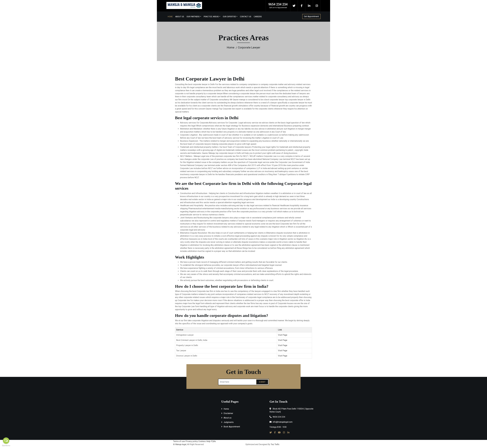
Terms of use (179, 441)
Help (208, 441)
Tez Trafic (275, 444)
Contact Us (245, 16)
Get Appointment (311, 16)
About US (179, 16)
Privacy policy (191, 441)
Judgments (229, 422)
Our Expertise (229, 16)
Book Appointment (232, 426)
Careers (258, 16)
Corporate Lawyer (249, 47)
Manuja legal (180, 444)
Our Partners (193, 16)
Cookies (202, 441)
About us (227, 418)
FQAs (213, 441)
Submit (262, 382)
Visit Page (282, 335)
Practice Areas (211, 16)
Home (170, 16)
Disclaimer (228, 413)
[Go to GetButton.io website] (6, 445)
